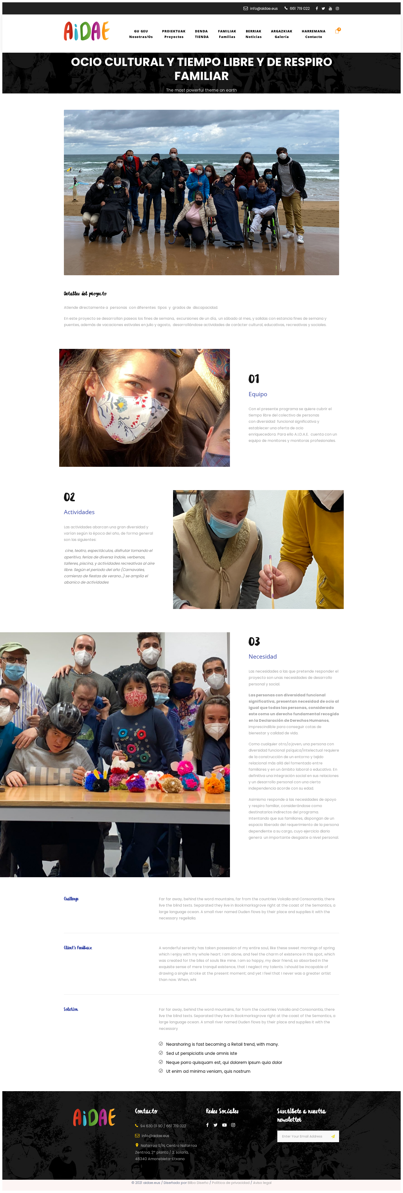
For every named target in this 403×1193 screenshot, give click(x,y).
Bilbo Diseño (198, 1182)
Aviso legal (262, 1182)
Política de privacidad (231, 1182)
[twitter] (323, 8)
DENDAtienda (202, 34)
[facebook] (317, 8)
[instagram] (337, 8)
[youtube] (330, 8)
